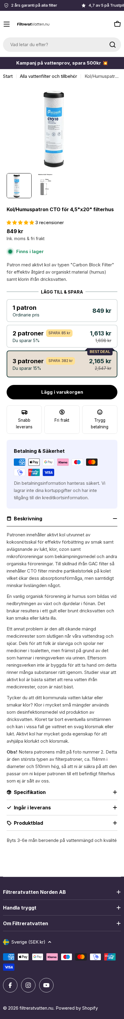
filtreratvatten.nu (36, 1008)
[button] (62, 310)
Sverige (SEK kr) (28, 942)
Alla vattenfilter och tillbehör (48, 76)
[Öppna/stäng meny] (6, 24)
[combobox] (62, 44)
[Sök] (112, 44)
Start (8, 76)
